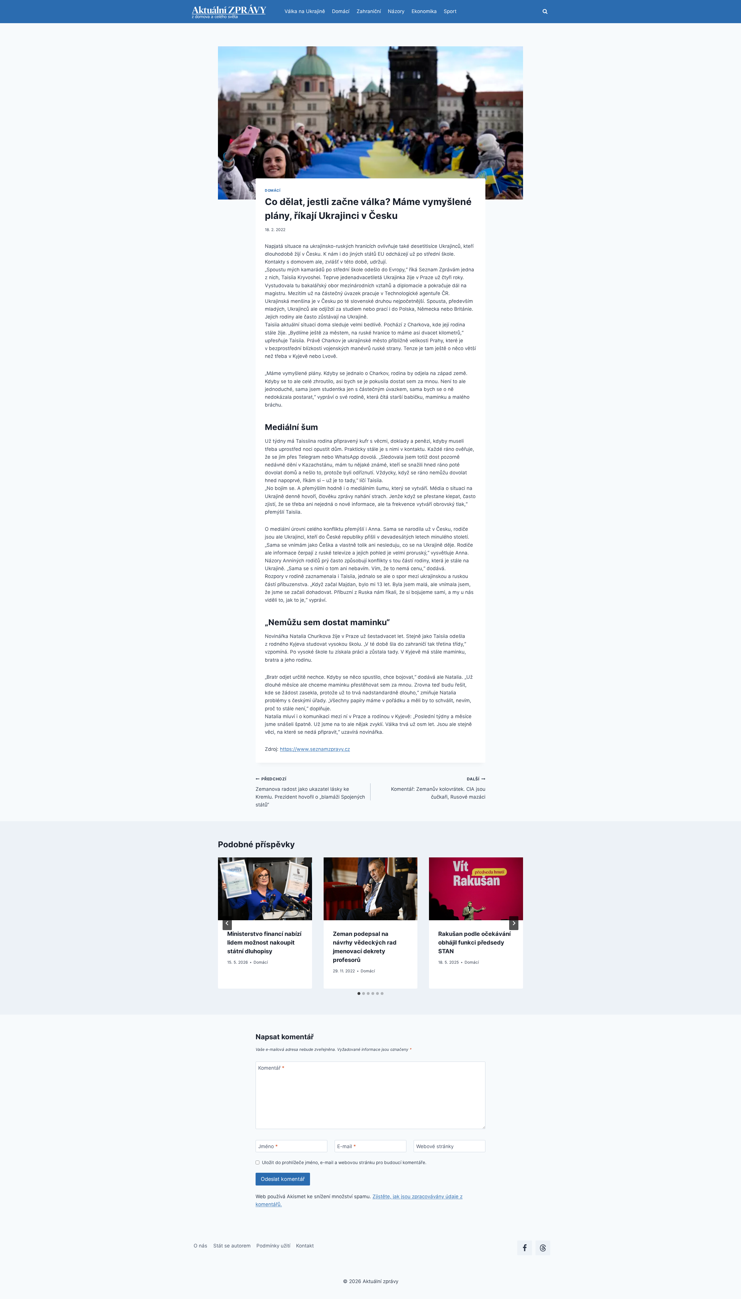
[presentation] (265, 888)
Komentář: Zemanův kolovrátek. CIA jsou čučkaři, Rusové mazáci (438, 788)
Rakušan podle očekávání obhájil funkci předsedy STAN (474, 942)
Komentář (271, 1068)
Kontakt (305, 1246)
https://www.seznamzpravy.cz (315, 749)
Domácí (340, 11)
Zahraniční (369, 11)
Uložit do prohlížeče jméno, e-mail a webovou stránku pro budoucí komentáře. (344, 1162)
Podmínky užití (273, 1246)
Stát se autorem (232, 1246)
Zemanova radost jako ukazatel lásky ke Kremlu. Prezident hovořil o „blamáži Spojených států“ (310, 792)
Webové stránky (435, 1146)
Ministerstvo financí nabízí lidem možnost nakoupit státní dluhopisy (264, 942)
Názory (396, 11)
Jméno (268, 1146)
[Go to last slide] (227, 923)
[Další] (513, 923)
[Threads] (542, 1248)
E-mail (346, 1146)
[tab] (358, 993)
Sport (450, 11)
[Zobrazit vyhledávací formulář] (545, 11)
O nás (200, 1246)
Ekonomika (424, 11)
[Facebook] (524, 1248)
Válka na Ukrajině (305, 11)
